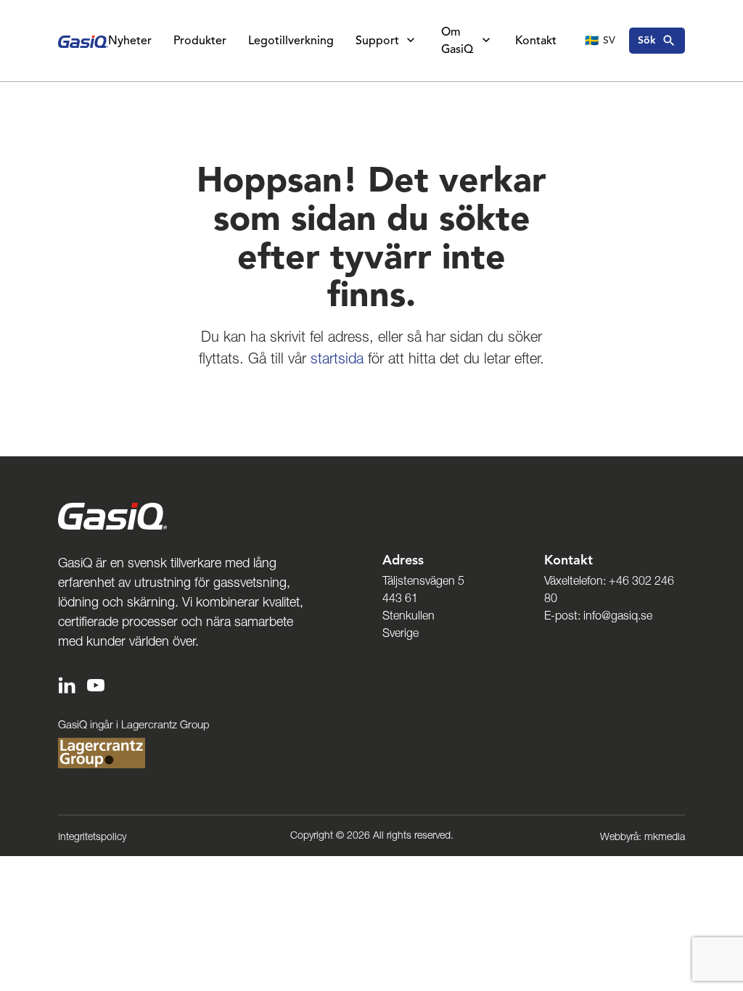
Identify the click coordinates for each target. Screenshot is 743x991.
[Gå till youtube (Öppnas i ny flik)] (95, 684)
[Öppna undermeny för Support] (410, 40)
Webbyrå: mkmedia (642, 836)
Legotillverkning (291, 40)
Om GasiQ (457, 41)
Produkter (199, 40)
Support (377, 40)
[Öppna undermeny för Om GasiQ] (486, 40)
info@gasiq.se (617, 615)
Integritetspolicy (92, 836)
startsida (337, 358)
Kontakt (536, 40)
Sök (647, 40)
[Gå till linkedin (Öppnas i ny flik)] (66, 684)
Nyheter (130, 40)
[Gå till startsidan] (83, 40)
